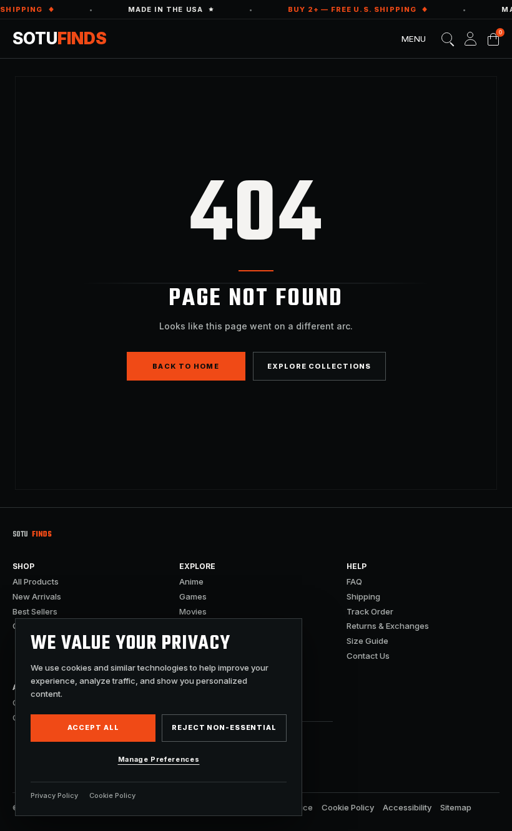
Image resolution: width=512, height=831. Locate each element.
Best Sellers (34, 611)
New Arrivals (36, 596)
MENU (413, 39)
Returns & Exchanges (388, 626)
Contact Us (368, 656)
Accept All (93, 727)
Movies (193, 611)
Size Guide (367, 641)
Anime (191, 581)
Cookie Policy (348, 807)
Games (193, 596)
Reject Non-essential (224, 727)
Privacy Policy (54, 795)
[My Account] (470, 39)
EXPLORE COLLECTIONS (319, 366)
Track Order (370, 611)
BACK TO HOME (185, 366)
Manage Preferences (159, 759)
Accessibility (407, 807)
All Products (35, 581)
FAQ (354, 581)
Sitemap (455, 807)
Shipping (363, 596)
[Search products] (448, 39)
